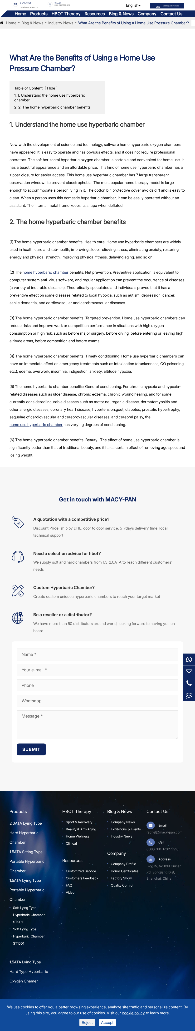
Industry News (60, 22)
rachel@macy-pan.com (29, 7)
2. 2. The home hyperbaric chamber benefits (52, 107)
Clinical (71, 843)
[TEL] (189, 683)
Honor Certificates (124, 871)
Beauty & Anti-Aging (81, 829)
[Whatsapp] (189, 659)
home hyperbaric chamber (45, 272)
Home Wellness (77, 836)
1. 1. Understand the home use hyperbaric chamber (49, 97)
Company (147, 13)
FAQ (69, 885)
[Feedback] (189, 695)
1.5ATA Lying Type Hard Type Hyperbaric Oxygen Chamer (29, 971)
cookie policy (133, 1013)
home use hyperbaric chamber (36, 424)
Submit (31, 749)
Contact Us (171, 13)
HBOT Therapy (66, 13)
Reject (87, 1022)
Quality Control (122, 885)
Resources (95, 13)
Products (39, 13)
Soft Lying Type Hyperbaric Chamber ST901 (29, 915)
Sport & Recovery (79, 822)
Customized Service (81, 871)
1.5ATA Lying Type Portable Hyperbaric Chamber (27, 890)
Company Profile (123, 864)
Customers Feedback (82, 878)
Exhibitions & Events (126, 829)
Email (162, 825)
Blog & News (121, 13)
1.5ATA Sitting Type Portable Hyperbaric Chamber (27, 861)
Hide (51, 88)
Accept (107, 1022)
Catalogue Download (171, 5)
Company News (123, 822)
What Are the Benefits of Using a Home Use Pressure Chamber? (133, 22)
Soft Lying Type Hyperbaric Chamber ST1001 (29, 936)
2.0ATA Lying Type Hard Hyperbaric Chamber (26, 833)
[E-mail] (189, 671)
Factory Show (121, 878)
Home (20, 13)
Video (70, 892)
